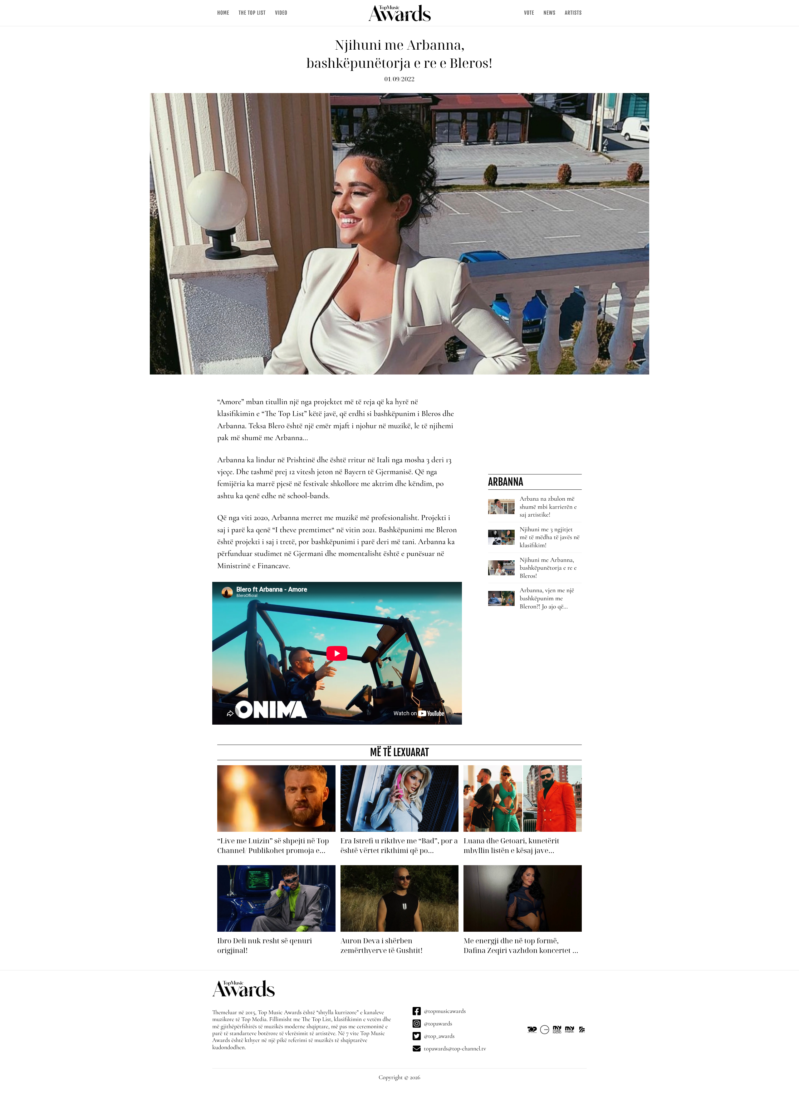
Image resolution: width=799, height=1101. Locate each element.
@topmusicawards (445, 1011)
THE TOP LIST (252, 13)
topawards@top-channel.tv (455, 1048)
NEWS (549, 13)
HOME (223, 13)
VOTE (529, 13)
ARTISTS (573, 13)
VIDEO (281, 13)
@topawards (438, 1023)
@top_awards (439, 1036)
